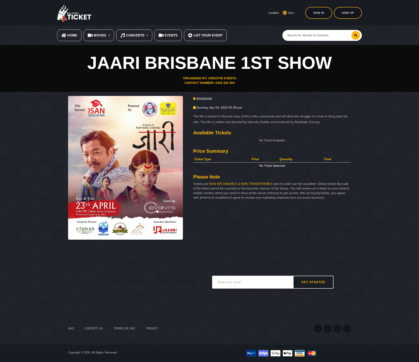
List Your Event (208, 35)
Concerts (135, 35)
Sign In (318, 12)
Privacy (152, 328)
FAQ (71, 328)
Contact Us (94, 328)
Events (171, 35)
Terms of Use (124, 328)
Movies (100, 35)
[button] (289, 13)
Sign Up (348, 12)
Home (72, 35)
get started (313, 282)
